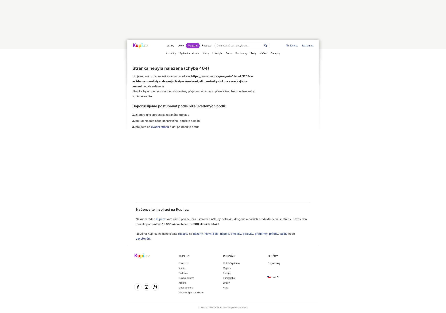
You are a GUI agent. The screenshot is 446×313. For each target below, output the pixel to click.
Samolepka (229, 278)
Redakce (183, 273)
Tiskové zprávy (186, 278)
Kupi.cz (182, 209)
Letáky (170, 45)
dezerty (198, 233)
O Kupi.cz (183, 263)
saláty (283, 233)
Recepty (206, 45)
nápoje (224, 233)
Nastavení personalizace (191, 292)
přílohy (273, 233)
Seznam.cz (307, 45)
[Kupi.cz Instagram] (146, 287)
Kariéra (182, 283)
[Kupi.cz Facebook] (137, 287)
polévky (248, 233)
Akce (181, 45)
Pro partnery (273, 263)
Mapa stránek (186, 287)
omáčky (236, 233)
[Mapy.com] (155, 287)
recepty (183, 233)
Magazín (193, 45)
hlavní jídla (211, 233)
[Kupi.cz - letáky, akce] (140, 46)
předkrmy (261, 233)
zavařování (143, 238)
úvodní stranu (160, 127)
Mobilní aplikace (231, 263)
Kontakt (182, 268)
